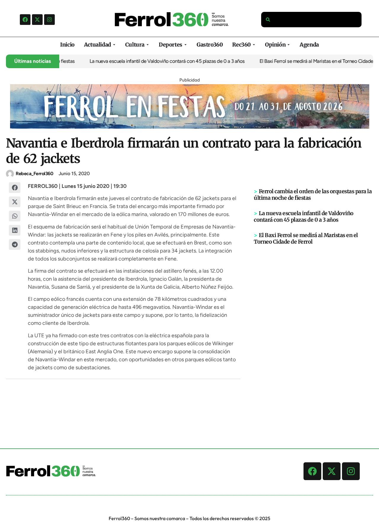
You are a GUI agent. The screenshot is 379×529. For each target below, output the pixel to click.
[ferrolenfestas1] (189, 127)
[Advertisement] (313, 337)
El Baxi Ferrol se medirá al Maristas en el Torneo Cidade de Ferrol (306, 238)
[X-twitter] (37, 19)
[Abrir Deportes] (185, 45)
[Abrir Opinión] (288, 45)
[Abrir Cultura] (147, 45)
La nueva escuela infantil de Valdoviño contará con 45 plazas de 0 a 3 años (160, 61)
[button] (15, 187)
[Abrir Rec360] (254, 45)
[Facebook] (25, 19)
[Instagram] (49, 19)
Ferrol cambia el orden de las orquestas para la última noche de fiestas (313, 194)
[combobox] (311, 19)
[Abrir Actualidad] (114, 45)
